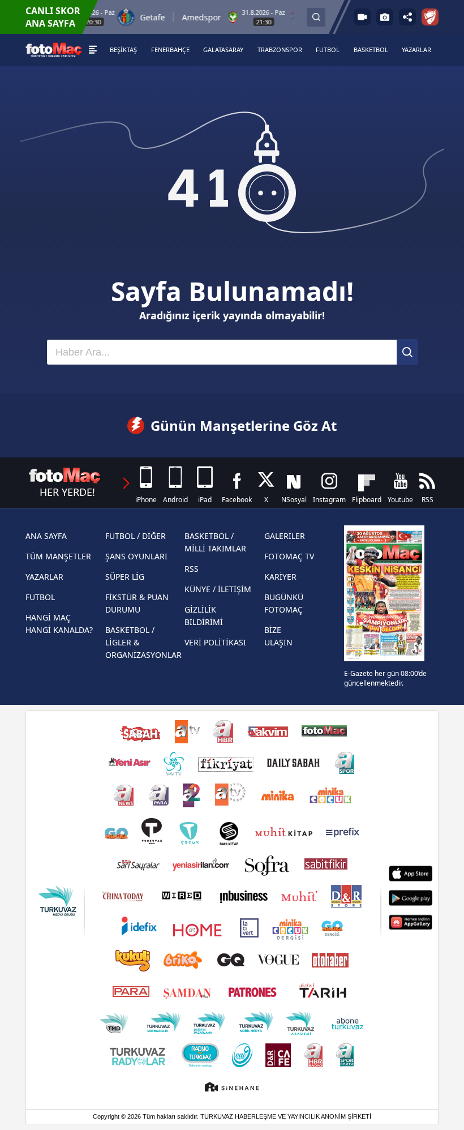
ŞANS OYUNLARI (136, 556)
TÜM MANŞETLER (58, 556)
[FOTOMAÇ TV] (362, 16)
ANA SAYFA (46, 535)
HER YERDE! (67, 492)
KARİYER (280, 576)
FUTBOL (40, 597)
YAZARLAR (44, 576)
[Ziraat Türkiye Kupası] (430, 16)
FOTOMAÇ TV (289, 556)
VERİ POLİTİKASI (215, 642)
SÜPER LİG (124, 576)
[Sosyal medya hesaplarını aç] (407, 16)
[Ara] (407, 352)
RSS (191, 568)
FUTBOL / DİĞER (135, 535)
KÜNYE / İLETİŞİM (217, 589)
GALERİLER (284, 535)
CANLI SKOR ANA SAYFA (52, 17)
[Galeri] (384, 16)
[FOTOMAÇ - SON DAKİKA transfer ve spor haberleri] (53, 49)
